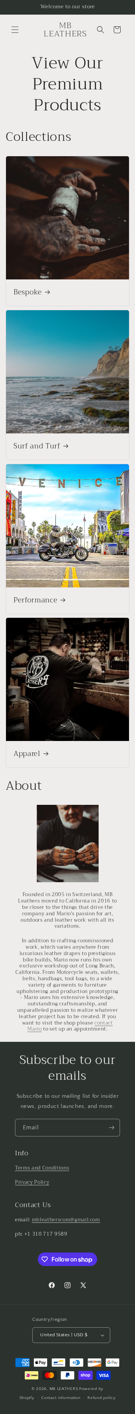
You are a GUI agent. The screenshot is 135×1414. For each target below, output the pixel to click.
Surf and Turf (37, 446)
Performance (35, 600)
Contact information (60, 1398)
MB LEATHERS (64, 1389)
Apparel (27, 754)
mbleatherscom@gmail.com (66, 1219)
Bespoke (28, 292)
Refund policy (101, 1398)
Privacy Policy (32, 1182)
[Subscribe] (111, 1127)
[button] (15, 29)
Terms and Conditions (42, 1167)
